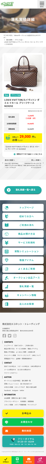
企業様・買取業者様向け (24, 359)
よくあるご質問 (26, 269)
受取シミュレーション (27, 251)
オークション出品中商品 (12, 381)
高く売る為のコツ (26, 384)
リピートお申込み (23, 366)
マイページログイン (10, 373)
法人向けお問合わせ (24, 370)
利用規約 (23, 401)
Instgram (15, 390)
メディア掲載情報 (20, 405)
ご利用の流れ (26, 225)
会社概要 (7, 398)
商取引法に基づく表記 (19, 398)
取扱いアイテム (33, 349)
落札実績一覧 (26, 286)
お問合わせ (27, 422)
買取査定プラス (9, 359)
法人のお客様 (26, 304)
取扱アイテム (27, 260)
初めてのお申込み (10, 366)
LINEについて (36, 355)
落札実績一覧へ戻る (25, 189)
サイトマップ (32, 405)
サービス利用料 (26, 242)
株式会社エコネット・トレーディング (21, 324)
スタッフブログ (19, 387)
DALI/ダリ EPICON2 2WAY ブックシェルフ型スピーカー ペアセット (13, 165)
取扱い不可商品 (9, 352)
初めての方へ (26, 216)
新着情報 (31, 401)
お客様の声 (31, 352)
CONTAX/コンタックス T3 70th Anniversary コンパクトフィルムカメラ (32, 165)
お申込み (27, 413)
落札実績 (9, 40)
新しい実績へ (36, 160)
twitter (22, 390)
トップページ (26, 207)
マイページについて (24, 355)
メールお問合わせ (10, 370)
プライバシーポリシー (11, 401)
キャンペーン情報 (26, 295)
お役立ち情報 (8, 387)
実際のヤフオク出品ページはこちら (29, 154)
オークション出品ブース (26, 277)
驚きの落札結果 (31, 387)
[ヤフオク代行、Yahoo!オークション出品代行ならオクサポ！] (11, 4)
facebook (7, 390)
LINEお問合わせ (36, 366)
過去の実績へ (10, 160)
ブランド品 (18, 40)
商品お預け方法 (26, 234)
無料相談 (27, 431)
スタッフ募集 (8, 405)
